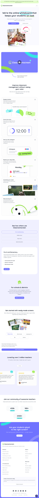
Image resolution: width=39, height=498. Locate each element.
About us (26, 455)
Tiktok (23, 491)
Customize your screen (6, 455)
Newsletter (27, 472)
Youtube (20, 491)
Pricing (26, 451)
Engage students (5, 453)
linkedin (15, 491)
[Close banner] (37, 1)
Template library (28, 467)
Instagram (18, 491)
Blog (26, 463)
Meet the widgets (28, 465)
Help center (27, 469)
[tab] (19, 232)
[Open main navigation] (37, 6)
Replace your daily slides (6, 457)
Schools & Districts (28, 453)
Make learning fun (5, 459)
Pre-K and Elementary (6, 465)
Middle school (4, 467)
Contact (26, 457)
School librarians (5, 474)
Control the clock (5, 451)
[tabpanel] (19, 260)
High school (4, 469)
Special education (5, 472)
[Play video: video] (19, 62)
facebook (13, 491)
